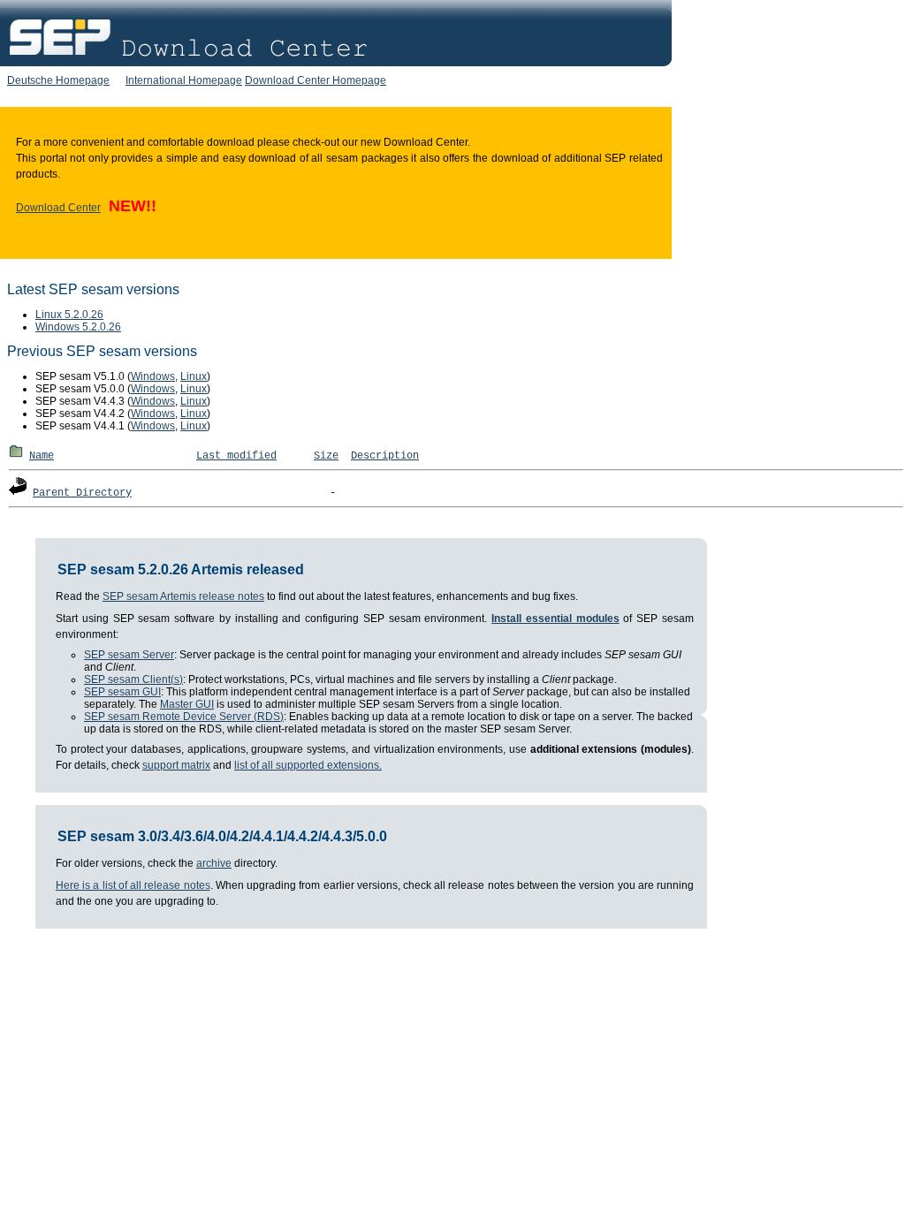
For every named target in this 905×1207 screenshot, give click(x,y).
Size (326, 456)
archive (214, 863)
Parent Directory (82, 493)
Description (385, 456)
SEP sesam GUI (122, 692)
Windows (153, 376)
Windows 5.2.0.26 (78, 327)
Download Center (58, 207)
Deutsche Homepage (58, 80)
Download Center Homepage (315, 80)
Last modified (236, 456)
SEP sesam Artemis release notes (183, 596)
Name (41, 456)
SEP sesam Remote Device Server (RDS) (184, 716)
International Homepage (183, 80)
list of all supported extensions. (308, 765)
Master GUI (187, 704)
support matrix (176, 765)
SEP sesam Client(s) (133, 679)
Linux (193, 376)
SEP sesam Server (129, 655)
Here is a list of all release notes (133, 885)
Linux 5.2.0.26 (69, 314)
